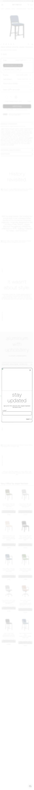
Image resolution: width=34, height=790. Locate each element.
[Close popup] (30, 370)
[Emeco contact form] (30, 786)
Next (28, 419)
